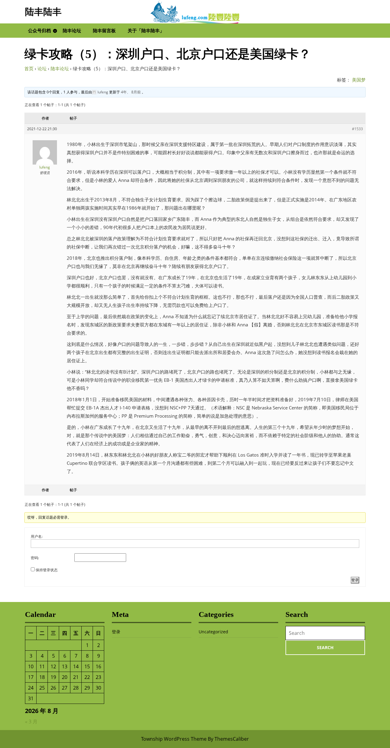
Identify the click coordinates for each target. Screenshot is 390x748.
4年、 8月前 (131, 92)
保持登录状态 (47, 569)
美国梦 (359, 80)
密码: (35, 557)
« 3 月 (31, 721)
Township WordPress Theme (174, 739)
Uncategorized (213, 632)
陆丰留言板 (104, 30)
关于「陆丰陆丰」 (146, 30)
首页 (29, 68)
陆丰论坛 (72, 30)
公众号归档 (39, 30)
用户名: (37, 536)
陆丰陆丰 (43, 12)
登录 (355, 580)
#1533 (357, 128)
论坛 (42, 68)
